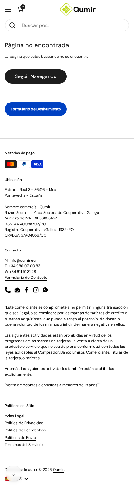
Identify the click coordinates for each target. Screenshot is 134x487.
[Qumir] (78, 9)
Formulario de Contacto (26, 277)
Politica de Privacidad (24, 422)
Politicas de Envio (20, 437)
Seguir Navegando (35, 76)
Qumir (58, 469)
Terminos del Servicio (24, 444)
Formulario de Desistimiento (36, 109)
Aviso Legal (14, 415)
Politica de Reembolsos (25, 430)
